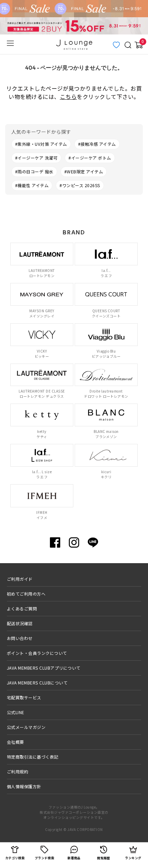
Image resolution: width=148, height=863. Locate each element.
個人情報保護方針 (24, 786)
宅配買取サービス (24, 697)
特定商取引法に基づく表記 (33, 757)
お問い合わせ (20, 638)
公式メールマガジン (26, 727)
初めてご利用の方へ (26, 594)
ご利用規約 (17, 771)
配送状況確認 (20, 623)
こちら (68, 96)
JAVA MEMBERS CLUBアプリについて (44, 668)
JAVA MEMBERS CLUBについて (37, 683)
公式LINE (15, 712)
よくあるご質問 (22, 608)
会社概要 (15, 742)
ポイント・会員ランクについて (37, 653)
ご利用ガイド (20, 579)
